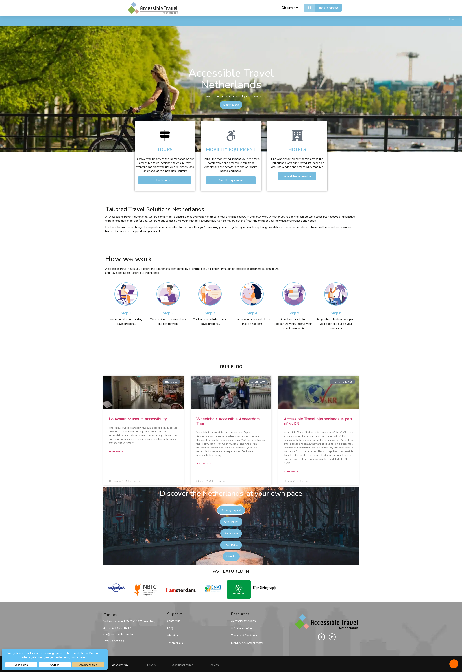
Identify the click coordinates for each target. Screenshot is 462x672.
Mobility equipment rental (247, 643)
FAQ (170, 628)
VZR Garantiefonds (243, 628)
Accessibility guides (243, 621)
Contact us (173, 621)
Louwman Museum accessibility (138, 419)
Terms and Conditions (244, 636)
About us (173, 636)
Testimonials (175, 643)
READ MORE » (116, 451)
